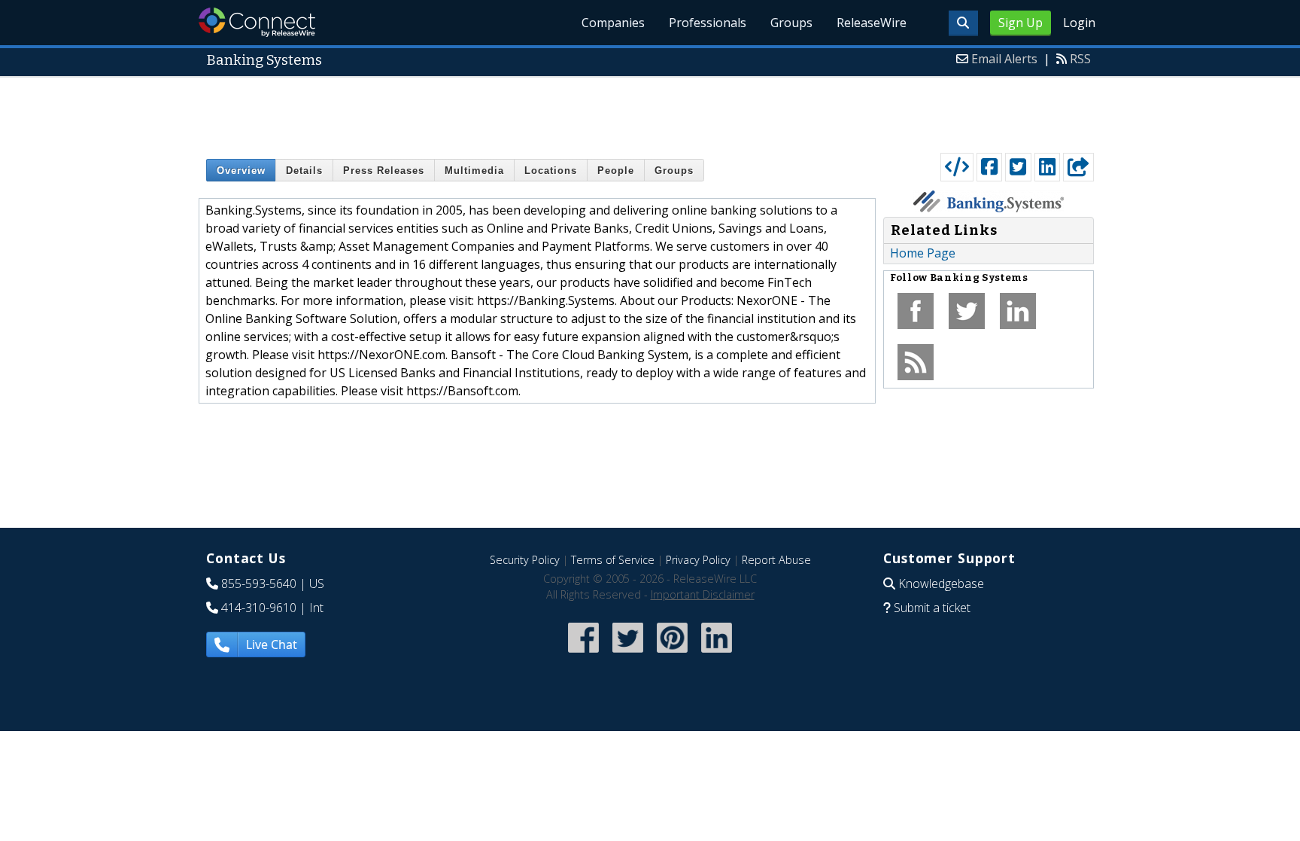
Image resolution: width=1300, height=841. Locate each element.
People (615, 170)
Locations (550, 170)
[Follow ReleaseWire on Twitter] (627, 654)
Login (1079, 22)
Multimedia (474, 170)
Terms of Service (613, 560)
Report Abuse (776, 560)
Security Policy (525, 560)
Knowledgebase (941, 583)
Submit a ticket (932, 607)
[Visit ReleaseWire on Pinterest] (672, 654)
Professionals (707, 22)
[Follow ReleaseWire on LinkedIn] (716, 654)
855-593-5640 (258, 583)
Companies (613, 22)
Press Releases (383, 170)
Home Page (922, 253)
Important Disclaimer (703, 594)
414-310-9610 (258, 607)
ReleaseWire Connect (257, 22)
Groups (791, 22)
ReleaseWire (872, 22)
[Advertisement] (650, 111)
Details (304, 170)
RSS (1080, 58)
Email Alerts (1004, 58)
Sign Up (1020, 22)
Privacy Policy (698, 560)
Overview (241, 170)
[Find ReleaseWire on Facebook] (583, 654)
